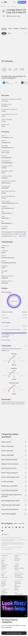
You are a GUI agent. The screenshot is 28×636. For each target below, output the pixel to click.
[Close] (26, 597)
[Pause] (25, 615)
